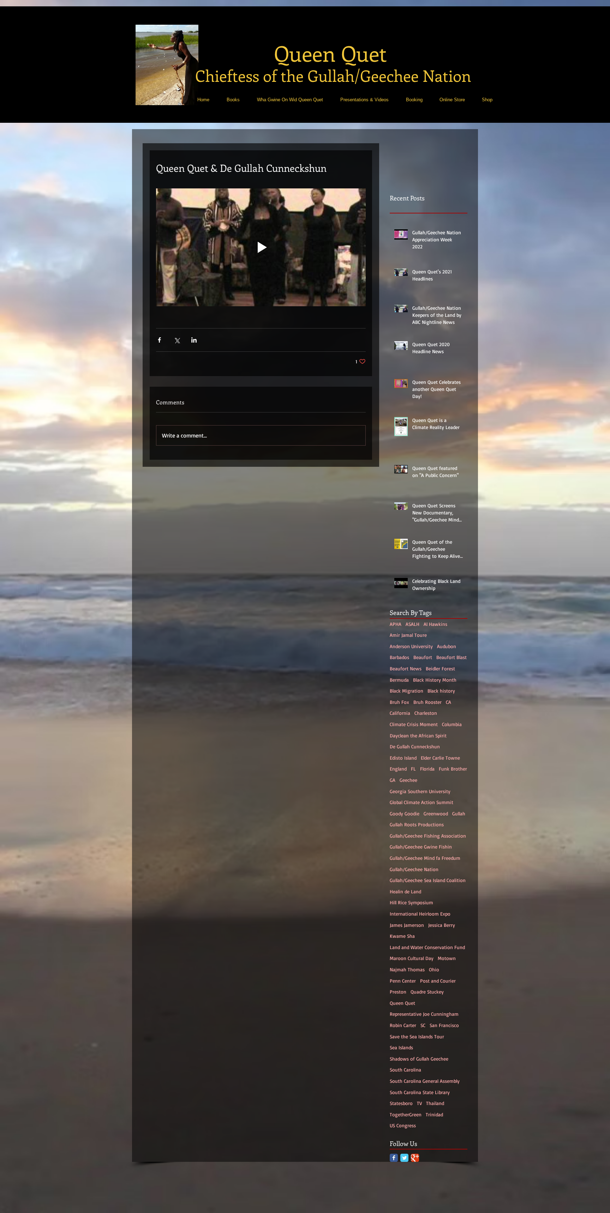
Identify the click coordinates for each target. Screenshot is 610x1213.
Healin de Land (405, 891)
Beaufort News (405, 668)
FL (413, 769)
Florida (427, 769)
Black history (441, 691)
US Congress (403, 1125)
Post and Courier (438, 981)
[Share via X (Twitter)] (176, 340)
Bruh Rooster (427, 702)
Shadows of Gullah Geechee (419, 1059)
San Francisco (444, 1025)
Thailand (435, 1103)
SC (422, 1025)
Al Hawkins (435, 624)
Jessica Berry (441, 925)
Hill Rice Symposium (411, 902)
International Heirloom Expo (420, 914)
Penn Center (403, 981)
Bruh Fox (399, 702)
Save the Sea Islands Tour (417, 1036)
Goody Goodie (404, 813)
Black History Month (434, 680)
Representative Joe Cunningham (424, 1014)
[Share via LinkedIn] (194, 340)
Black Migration (406, 691)
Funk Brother (453, 769)
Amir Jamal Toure (408, 635)
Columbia (452, 724)
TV (419, 1103)
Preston (398, 992)
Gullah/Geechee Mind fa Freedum (425, 858)
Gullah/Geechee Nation (414, 869)
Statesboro (401, 1103)
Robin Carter (403, 1025)
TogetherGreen (405, 1114)
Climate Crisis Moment (414, 724)
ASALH (412, 624)
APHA (395, 624)
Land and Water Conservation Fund (427, 947)
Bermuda (399, 680)
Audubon (446, 646)
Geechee (408, 780)
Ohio (434, 969)
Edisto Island (403, 758)
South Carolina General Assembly (425, 1081)
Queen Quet (402, 1003)
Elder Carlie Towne (440, 758)
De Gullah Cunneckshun (415, 746)
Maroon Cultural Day (411, 958)
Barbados (399, 657)
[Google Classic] (415, 1158)
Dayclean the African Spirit (418, 735)
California (400, 713)
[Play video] (261, 247)
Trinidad (434, 1114)
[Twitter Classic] (404, 1158)
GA (392, 780)
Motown (447, 958)
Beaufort (422, 657)
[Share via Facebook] (159, 340)
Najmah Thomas (407, 969)
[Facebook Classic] (394, 1158)
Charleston (425, 713)
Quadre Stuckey (427, 992)
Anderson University (411, 646)
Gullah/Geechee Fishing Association (428, 836)
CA (448, 702)
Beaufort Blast (451, 657)
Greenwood (436, 813)
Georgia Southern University (420, 791)
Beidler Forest (440, 668)
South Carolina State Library (420, 1092)
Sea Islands (401, 1047)
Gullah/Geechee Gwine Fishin (421, 847)
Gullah (458, 813)
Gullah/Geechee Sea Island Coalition (428, 880)
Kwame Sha (402, 936)
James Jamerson (407, 925)
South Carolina (405, 1070)
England (398, 769)
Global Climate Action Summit (421, 802)
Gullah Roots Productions (417, 824)
